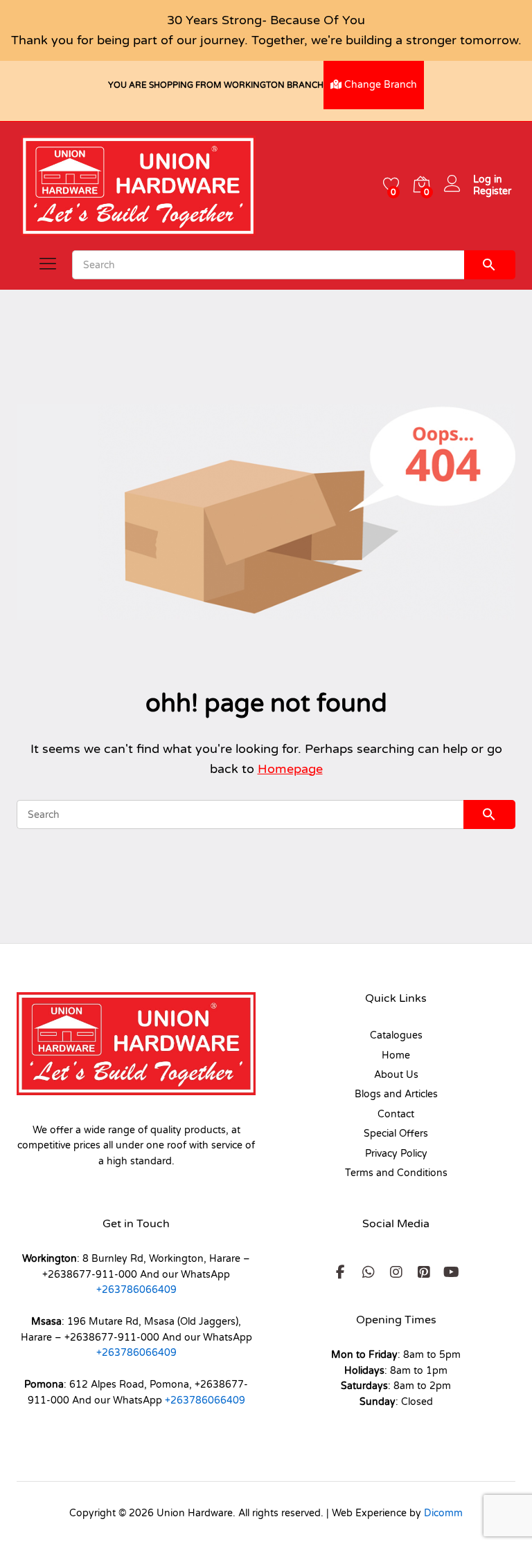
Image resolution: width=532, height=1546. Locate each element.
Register (492, 191)
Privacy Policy (396, 1154)
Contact (396, 1114)
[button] (341, 1272)
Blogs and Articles (396, 1094)
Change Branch (379, 85)
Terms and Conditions (396, 1173)
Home (396, 1055)
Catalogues (396, 1035)
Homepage (290, 768)
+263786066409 (136, 1290)
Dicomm (443, 1513)
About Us (396, 1075)
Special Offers (396, 1133)
